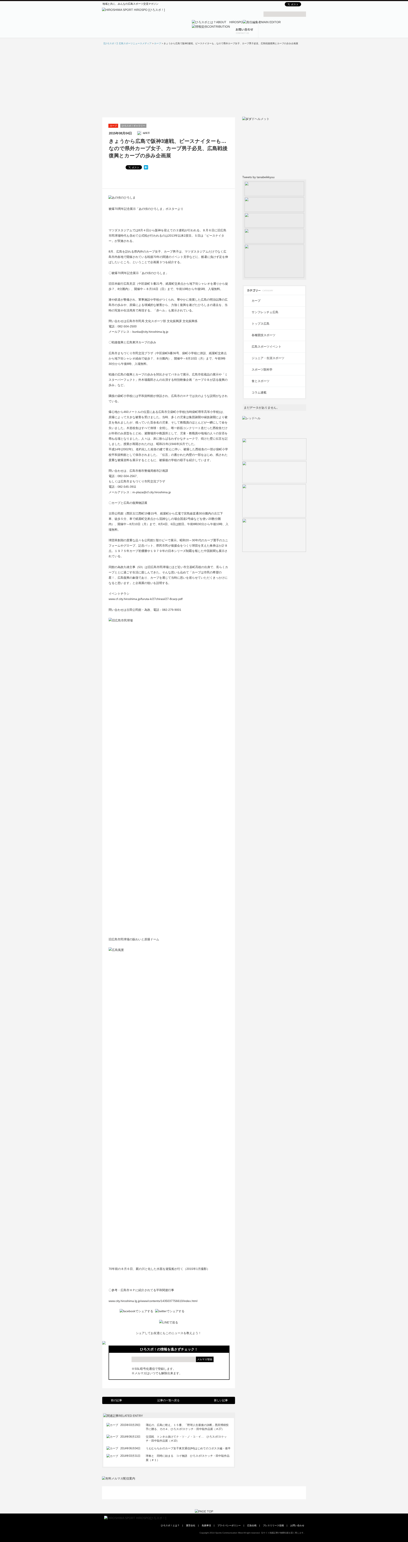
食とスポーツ (260, 381)
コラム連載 (259, 392)
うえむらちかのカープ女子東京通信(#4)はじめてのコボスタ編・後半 (188, 1448)
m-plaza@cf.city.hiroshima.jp (151, 492)
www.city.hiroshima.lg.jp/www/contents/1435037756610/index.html (153, 1301)
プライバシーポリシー (229, 1525)
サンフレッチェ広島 (265, 312)
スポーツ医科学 (262, 369)
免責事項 (206, 1525)
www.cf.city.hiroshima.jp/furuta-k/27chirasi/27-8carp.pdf (146, 599)
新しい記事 (221, 1400)
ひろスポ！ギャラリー (133, 125)
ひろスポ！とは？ (170, 1525)
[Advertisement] (204, 81)
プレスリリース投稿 (273, 1525)
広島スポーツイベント (266, 346)
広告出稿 (251, 1525)
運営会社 (190, 1525)
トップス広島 (260, 323)
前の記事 (116, 1400)
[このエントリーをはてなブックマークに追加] (146, 167)
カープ (113, 125)
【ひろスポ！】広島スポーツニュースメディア (127, 43)
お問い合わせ (297, 1525)
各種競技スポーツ (263, 335)
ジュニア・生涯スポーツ (268, 358)
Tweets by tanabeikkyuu (258, 177)
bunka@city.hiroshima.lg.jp (150, 331)
